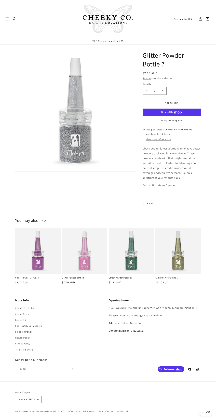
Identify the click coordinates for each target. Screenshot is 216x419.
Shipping (147, 78)
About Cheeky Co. (25, 307)
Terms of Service (24, 349)
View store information (158, 139)
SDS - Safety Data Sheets (28, 325)
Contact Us (21, 319)
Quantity (147, 84)
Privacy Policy (22, 343)
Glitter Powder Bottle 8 (73, 277)
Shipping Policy (23, 331)
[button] (7, 19)
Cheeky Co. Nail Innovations (34, 411)
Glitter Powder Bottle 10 (120, 277)
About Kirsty (22, 314)
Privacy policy (89, 411)
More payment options (171, 120)
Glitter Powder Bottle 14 (27, 277)
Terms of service (106, 411)
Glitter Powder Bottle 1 (166, 277)
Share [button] (149, 203)
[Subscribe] (72, 369)
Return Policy (22, 337)
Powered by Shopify (56, 411)
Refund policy (74, 411)
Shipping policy (124, 411)
